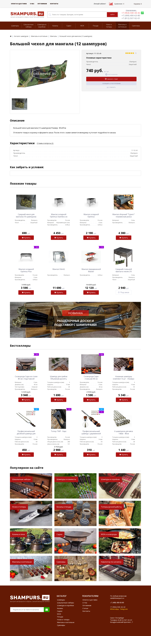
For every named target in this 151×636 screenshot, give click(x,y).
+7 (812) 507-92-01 (131, 18)
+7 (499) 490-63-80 (131, 15)
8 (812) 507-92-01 (125, 620)
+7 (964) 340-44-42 (131, 12)
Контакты (54, 4)
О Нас (32, 4)
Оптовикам (42, 4)
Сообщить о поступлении (111, 83)
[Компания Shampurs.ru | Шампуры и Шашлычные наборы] (10, 36)
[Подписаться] (47, 609)
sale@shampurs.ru (117, 598)
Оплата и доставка (19, 4)
